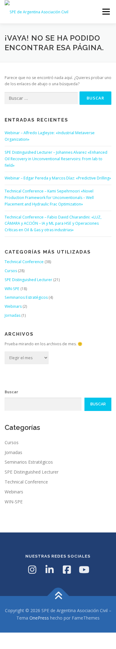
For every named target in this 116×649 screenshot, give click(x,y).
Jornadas (12, 315)
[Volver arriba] (58, 596)
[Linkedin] (49, 569)
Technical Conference (24, 261)
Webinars (13, 306)
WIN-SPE (12, 288)
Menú (106, 11)
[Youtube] (84, 569)
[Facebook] (66, 569)
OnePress (39, 618)
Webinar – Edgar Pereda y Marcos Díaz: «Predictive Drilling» (58, 178)
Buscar (11, 392)
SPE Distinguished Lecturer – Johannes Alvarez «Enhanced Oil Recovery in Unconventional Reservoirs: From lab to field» (56, 159)
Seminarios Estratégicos (26, 297)
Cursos (11, 270)
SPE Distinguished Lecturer (28, 279)
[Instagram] (32, 569)
